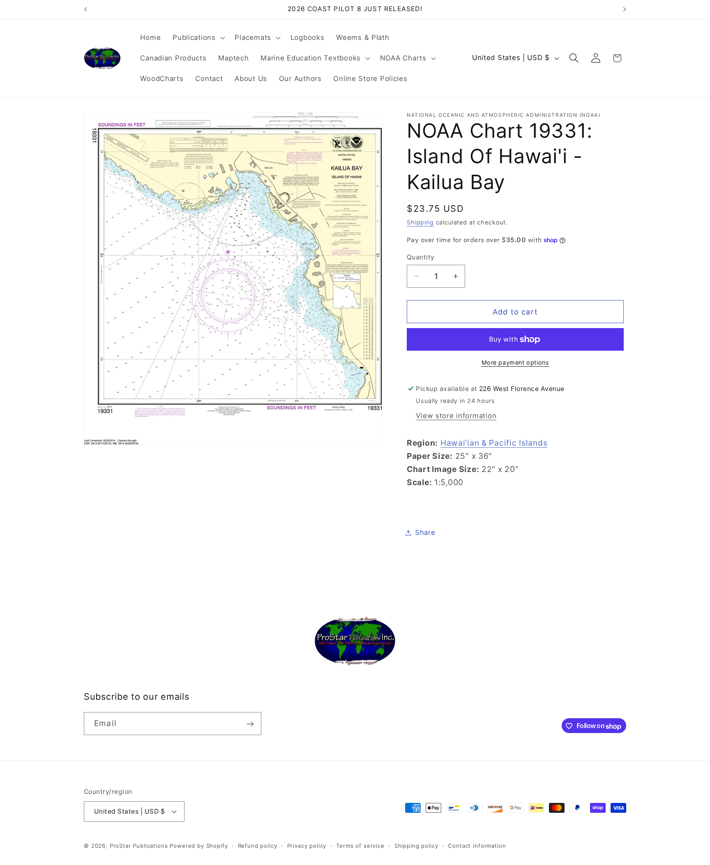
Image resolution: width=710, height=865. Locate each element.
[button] (198, 38)
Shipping (420, 222)
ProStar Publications (139, 845)
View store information (456, 416)
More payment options (515, 362)
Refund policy (257, 845)
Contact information (477, 845)
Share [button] (425, 532)
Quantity (421, 257)
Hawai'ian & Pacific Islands (493, 443)
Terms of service (360, 845)
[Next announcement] (624, 9)
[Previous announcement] (85, 9)
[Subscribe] (250, 723)
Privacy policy (307, 845)
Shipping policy (416, 845)
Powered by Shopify (199, 845)
